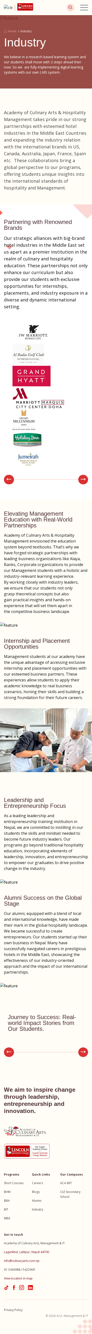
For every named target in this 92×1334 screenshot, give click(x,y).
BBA (7, 1201)
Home (12, 31)
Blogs (36, 1192)
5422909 (29, 1269)
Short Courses (14, 1183)
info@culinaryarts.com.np (21, 1261)
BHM (7, 1192)
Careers (37, 1183)
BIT (6, 1209)
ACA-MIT (66, 1183)
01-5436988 (12, 1269)
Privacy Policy (13, 1310)
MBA (7, 1218)
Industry (37, 1209)
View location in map (18, 1278)
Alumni (36, 1201)
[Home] (9, 8)
